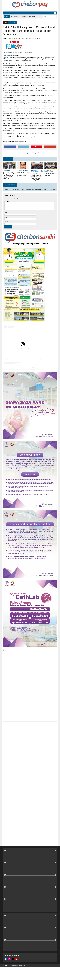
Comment (6, 201)
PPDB (34, 38)
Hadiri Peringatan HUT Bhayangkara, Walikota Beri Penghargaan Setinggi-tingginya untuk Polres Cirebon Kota (9, 175)
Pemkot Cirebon (28, 38)
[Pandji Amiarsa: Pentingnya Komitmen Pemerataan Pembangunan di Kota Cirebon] (23, 168)
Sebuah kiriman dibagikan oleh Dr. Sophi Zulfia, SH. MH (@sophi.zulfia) (22, 367)
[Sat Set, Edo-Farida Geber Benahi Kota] (50, 168)
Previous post (26, 153)
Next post (35, 153)
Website (6, 221)
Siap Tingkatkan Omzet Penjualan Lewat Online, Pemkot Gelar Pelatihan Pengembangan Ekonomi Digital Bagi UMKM (36, 177)
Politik (26, 170)
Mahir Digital (22, 965)
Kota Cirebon (21, 38)
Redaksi (10, 55)
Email (5, 217)
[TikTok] (12, 959)
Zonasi (38, 38)
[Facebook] (5, 959)
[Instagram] (9, 959)
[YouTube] (16, 959)
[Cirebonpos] (30, 5)
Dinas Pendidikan (13, 38)
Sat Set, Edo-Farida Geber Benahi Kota (50, 174)
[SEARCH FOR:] (49, 16)
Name (6, 212)
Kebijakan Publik (38, 171)
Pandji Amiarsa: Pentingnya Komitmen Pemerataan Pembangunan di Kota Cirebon (23, 174)
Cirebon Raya (6, 170)
